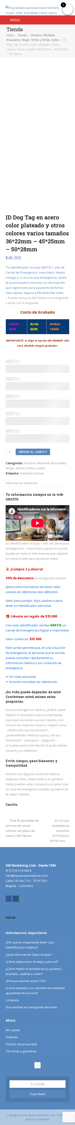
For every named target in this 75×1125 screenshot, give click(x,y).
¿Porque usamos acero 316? (26, 981)
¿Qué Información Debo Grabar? (29, 955)
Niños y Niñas (26, 468)
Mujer (10, 468)
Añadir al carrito (33, 452)
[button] (13, 20)
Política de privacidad (21, 1044)
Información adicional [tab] (22, 483)
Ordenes (12, 1037)
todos (41, 468)
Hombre (30, 463)
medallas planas (32, 473)
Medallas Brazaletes (51, 463)
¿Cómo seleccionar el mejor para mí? (32, 962)
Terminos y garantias (21, 1051)
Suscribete (37, 1094)
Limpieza (12, 1000)
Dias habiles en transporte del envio (31, 1007)
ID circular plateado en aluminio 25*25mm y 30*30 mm (59, 830)
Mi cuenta (13, 1030)
